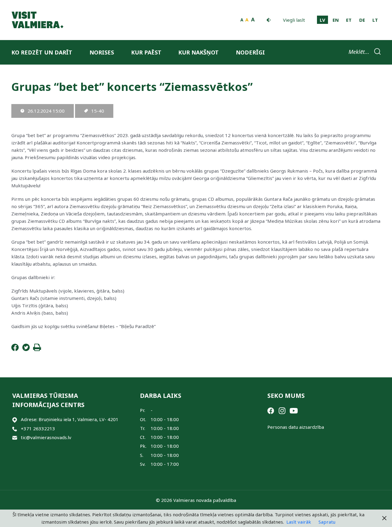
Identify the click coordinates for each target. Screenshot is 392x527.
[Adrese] (14, 419)
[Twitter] (26, 349)
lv (322, 20)
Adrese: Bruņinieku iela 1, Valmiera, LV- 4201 (70, 419)
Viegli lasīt (294, 20)
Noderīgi (250, 52)
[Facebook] (15, 349)
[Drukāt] (37, 349)
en (336, 20)
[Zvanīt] (14, 428)
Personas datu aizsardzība (295, 427)
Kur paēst (146, 52)
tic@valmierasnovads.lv (46, 437)
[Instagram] (282, 410)
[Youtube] (294, 410)
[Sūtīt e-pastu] (14, 437)
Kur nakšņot (198, 52)
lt (375, 20)
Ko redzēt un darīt (41, 52)
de (362, 20)
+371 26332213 (38, 428)
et (349, 20)
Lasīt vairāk (298, 522)
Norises (101, 52)
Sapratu (326, 522)
